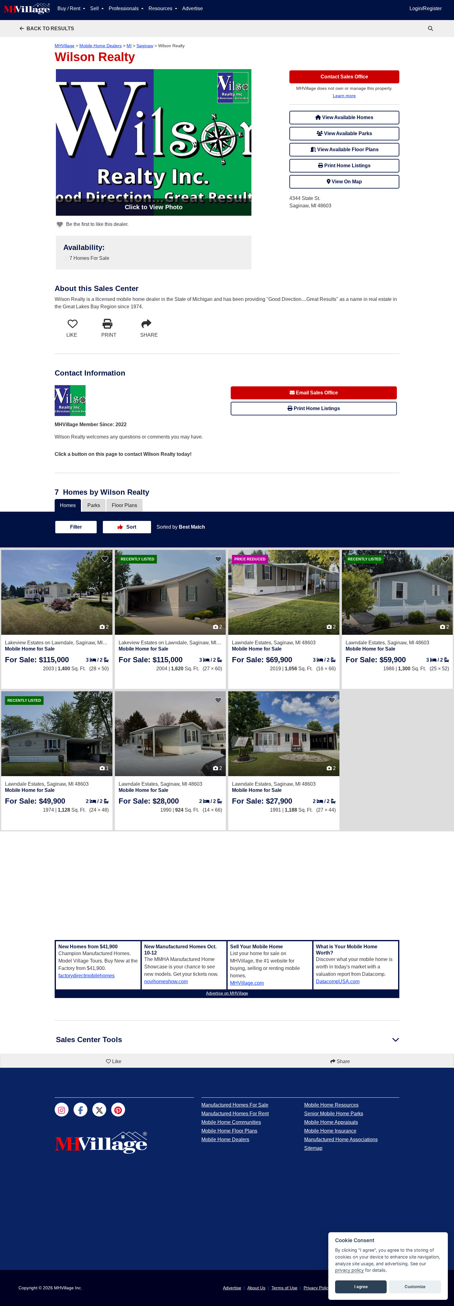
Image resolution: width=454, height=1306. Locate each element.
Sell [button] (95, 8)
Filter (76, 527)
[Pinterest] (118, 1110)
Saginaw (145, 45)
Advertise (192, 8)
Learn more (344, 95)
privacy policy (349, 1270)
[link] (431, 28)
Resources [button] (161, 8)
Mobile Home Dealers (100, 45)
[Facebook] (80, 1110)
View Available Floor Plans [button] (347, 149)
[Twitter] (99, 1110)
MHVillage (64, 45)
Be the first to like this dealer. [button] (96, 224)
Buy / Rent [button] (69, 8)
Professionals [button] (124, 8)
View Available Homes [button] (347, 117)
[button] (47, 28)
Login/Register (426, 8)
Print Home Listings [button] (347, 165)
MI (129, 45)
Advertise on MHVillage (227, 993)
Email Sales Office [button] (316, 392)
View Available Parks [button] (347, 133)
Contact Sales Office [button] (344, 76)
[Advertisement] (227, 882)
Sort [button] (130, 527)
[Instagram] (62, 1110)
